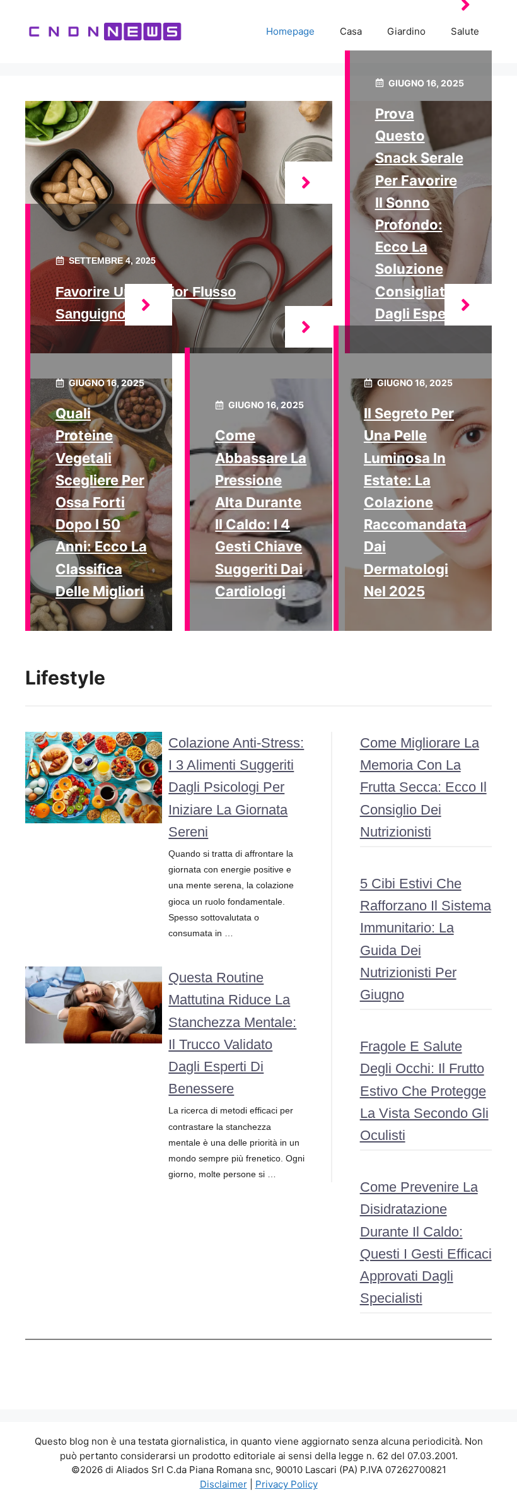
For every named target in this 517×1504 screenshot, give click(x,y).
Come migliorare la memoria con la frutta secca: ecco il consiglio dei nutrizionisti (423, 787)
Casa (351, 31)
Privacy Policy (286, 1484)
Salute (465, 31)
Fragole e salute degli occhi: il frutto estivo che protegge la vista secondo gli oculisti (424, 1090)
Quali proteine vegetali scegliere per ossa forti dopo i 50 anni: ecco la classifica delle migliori (101, 502)
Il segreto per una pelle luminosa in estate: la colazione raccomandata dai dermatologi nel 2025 (415, 502)
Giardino (406, 31)
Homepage (290, 31)
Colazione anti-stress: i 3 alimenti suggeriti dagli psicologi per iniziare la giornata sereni (236, 787)
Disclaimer (223, 1484)
